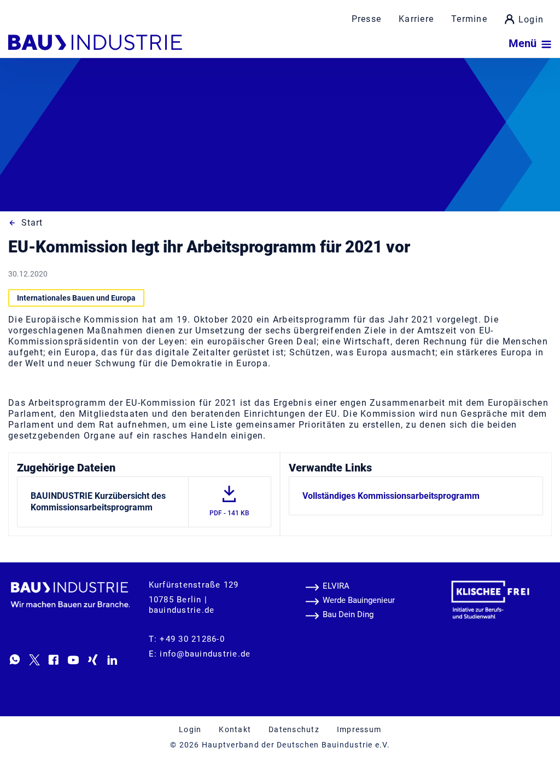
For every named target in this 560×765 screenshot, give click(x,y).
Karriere (416, 19)
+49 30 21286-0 (192, 639)
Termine (469, 19)
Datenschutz (294, 729)
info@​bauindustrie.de (205, 654)
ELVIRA (336, 586)
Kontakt (235, 729)
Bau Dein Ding (348, 614)
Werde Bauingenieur (359, 600)
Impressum (359, 729)
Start (32, 222)
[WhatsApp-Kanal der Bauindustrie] (14, 659)
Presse (367, 19)
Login (531, 19)
